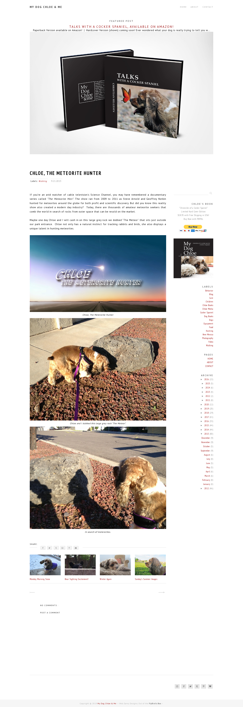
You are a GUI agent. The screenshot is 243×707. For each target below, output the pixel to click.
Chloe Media (207, 308)
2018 (207, 412)
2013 (207, 433)
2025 (208, 383)
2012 (207, 488)
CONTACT (207, 7)
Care (211, 298)
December (206, 438)
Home (183, 7)
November (206, 442)
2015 (207, 425)
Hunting (209, 331)
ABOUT (195, 7)
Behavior (209, 290)
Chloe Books (207, 305)
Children (209, 301)
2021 (208, 400)
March (208, 475)
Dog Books (208, 316)
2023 (208, 392)
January (207, 484)
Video (210, 341)
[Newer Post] (33, 592)
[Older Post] (163, 592)
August (207, 454)
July (209, 459)
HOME (210, 358)
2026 (207, 379)
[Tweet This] (49, 548)
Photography (207, 338)
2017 (207, 417)
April (208, 471)
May (208, 467)
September (206, 450)
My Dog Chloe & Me (46, 7)
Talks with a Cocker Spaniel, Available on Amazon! (121, 27)
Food (211, 327)
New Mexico (208, 334)
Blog (211, 294)
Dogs (211, 320)
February (206, 480)
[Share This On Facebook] (42, 548)
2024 (208, 387)
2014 (207, 429)
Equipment (208, 323)
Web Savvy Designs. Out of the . (140, 703)
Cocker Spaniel (206, 312)
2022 (208, 396)
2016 (207, 421)
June (208, 463)
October (207, 446)
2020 (207, 404)
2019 (207, 408)
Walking (43, 181)
